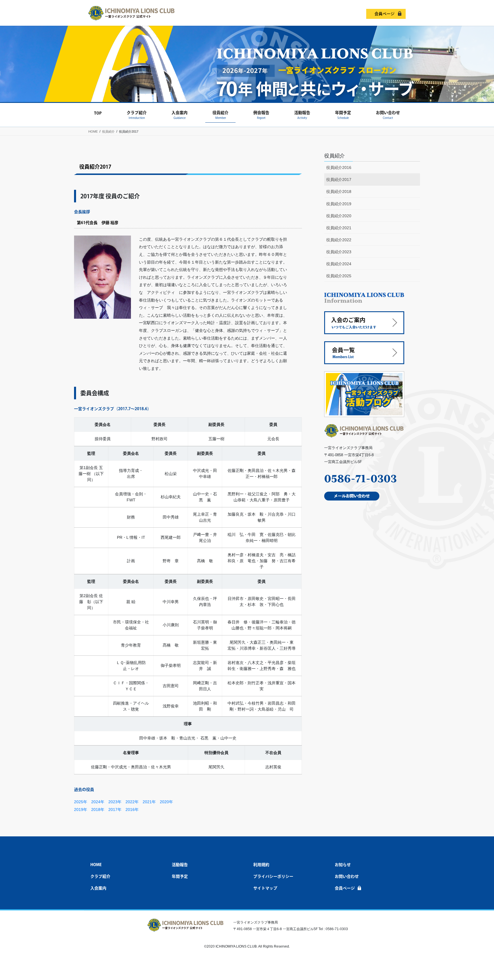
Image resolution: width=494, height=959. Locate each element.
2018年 (97, 809)
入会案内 (98, 888)
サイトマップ (265, 888)
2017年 (114, 809)
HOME (96, 865)
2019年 (80, 809)
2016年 (132, 809)
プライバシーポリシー (273, 876)
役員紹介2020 (338, 216)
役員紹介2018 (338, 191)
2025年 (80, 802)
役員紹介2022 (338, 240)
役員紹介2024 (338, 264)
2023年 (114, 802)
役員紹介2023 (338, 252)
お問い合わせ (347, 876)
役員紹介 (334, 156)
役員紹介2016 (338, 167)
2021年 (149, 802)
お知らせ (343, 865)
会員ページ (385, 14)
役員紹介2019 (338, 204)
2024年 (97, 802)
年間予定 (180, 876)
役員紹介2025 (338, 276)
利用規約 (261, 865)
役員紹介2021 (338, 228)
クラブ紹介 (100, 876)
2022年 (132, 802)
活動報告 (180, 865)
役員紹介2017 (338, 179)
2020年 (166, 802)
